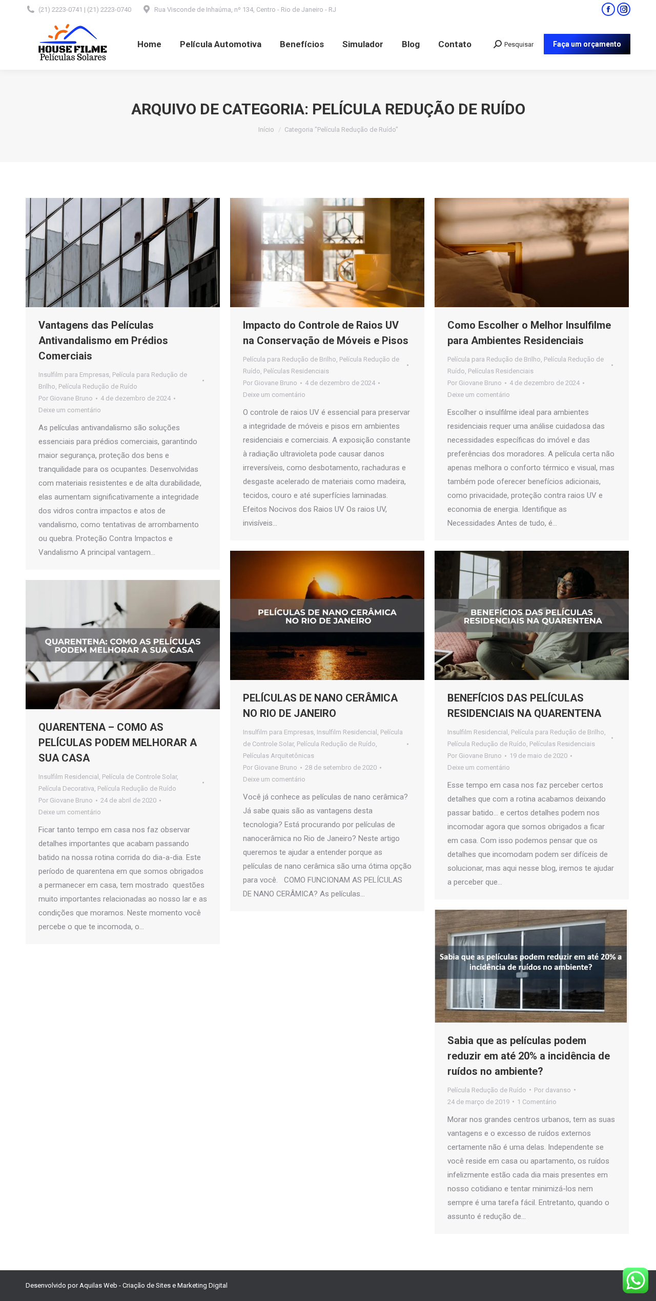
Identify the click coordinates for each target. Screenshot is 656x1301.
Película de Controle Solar (139, 776)
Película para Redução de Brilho (289, 359)
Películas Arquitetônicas (278, 755)
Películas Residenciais (296, 371)
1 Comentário (537, 1102)
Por (65, 398)
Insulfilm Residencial (347, 732)
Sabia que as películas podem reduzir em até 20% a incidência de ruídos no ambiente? (528, 1055)
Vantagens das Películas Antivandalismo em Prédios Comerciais (103, 340)
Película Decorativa (66, 788)
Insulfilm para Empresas (73, 374)
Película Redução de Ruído (97, 386)
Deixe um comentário (69, 410)
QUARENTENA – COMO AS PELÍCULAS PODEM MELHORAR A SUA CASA (117, 742)
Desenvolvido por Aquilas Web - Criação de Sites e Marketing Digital (127, 1285)
